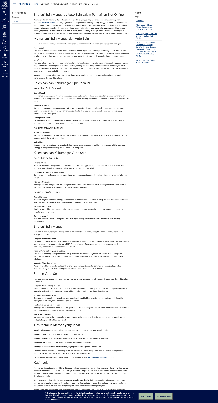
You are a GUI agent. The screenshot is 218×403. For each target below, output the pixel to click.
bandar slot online (47, 23)
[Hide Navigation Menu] (14, 4)
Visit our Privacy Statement (120, 397)
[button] (5, 41)
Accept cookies (146, 396)
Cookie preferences (164, 396)
